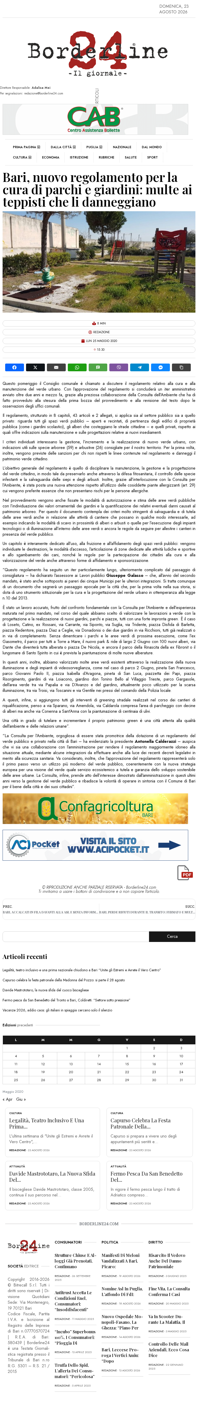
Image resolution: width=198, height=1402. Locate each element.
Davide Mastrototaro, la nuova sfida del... (52, 1176)
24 (181, 1072)
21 (99, 1072)
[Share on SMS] (98, 367)
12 (43, 1064)
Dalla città (61, 147)
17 (181, 1064)
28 (99, 1080)
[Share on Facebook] (14, 367)
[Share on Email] (56, 367)
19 (43, 1072)
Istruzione (79, 157)
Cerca (172, 936)
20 (71, 1072)
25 (16, 1080)
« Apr (7, 1099)
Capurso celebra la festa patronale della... (141, 1123)
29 (127, 1080)
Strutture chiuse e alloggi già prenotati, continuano (75, 1261)
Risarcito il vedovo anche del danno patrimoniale (166, 1261)
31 (181, 1080)
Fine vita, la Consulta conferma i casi (169, 1291)
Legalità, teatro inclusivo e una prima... (46, 1123)
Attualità (17, 1166)
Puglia (92, 147)
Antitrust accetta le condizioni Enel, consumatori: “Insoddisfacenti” (73, 1301)
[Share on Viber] (118, 367)
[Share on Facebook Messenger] (160, 367)
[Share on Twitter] (35, 367)
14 (99, 1064)
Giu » (21, 1099)
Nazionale (122, 147)
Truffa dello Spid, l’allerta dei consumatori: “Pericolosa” (75, 1370)
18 (16, 1072)
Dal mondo (152, 147)
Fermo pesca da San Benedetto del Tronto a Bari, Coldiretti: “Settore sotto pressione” (66, 1000)
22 (127, 1072)
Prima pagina (24, 147)
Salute (131, 157)
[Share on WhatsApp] (77, 367)
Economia (50, 157)
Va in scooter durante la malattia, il (166, 1319)
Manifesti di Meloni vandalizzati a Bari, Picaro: (120, 1261)
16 (154, 1064)
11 (16, 1064)
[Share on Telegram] (139, 367)
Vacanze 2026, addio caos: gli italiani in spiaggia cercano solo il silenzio (57, 1010)
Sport (152, 157)
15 (127, 1064)
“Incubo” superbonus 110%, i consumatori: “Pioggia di (75, 1337)
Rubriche (106, 157)
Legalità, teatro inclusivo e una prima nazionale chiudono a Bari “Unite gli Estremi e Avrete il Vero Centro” (82, 970)
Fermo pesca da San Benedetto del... (147, 1176)
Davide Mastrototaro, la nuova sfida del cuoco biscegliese (46, 990)
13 (71, 1064)
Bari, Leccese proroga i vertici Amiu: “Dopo (120, 1355)
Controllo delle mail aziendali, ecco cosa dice (168, 1349)
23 (154, 1072)
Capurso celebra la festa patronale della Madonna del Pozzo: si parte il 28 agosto (64, 980)
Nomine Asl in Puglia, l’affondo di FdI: (122, 1291)
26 (43, 1080)
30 (154, 1080)
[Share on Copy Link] (181, 367)
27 (71, 1080)
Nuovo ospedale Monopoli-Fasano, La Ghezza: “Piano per (122, 1322)
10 (181, 1056)
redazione (17, 1150)
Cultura (20, 157)
